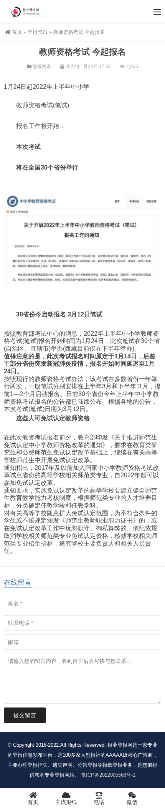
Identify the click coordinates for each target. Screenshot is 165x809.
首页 (17, 32)
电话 (99, 802)
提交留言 (24, 715)
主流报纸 (66, 802)
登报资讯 (38, 32)
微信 (132, 802)
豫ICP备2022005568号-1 (108, 775)
